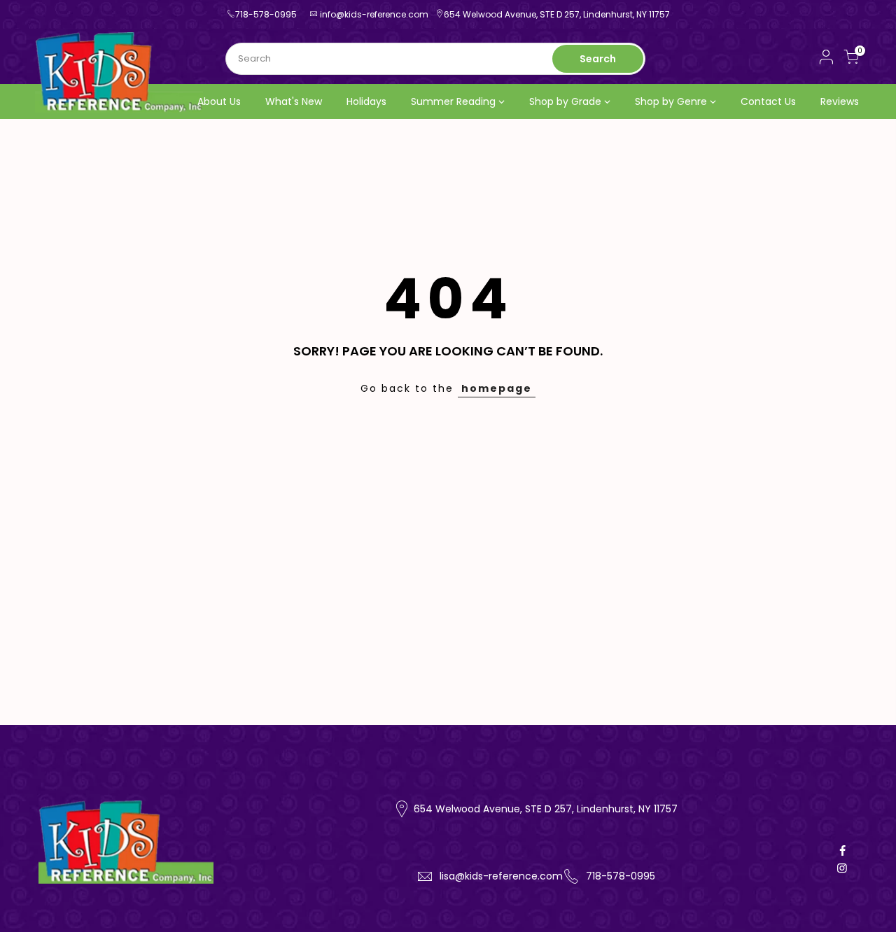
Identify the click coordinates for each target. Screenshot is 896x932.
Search (598, 59)
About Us (219, 101)
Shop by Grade (565, 101)
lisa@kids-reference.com (501, 876)
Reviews (839, 101)
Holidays (366, 101)
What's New (293, 101)
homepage (496, 388)
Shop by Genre (671, 101)
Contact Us (768, 101)
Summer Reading (453, 101)
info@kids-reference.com (374, 14)
